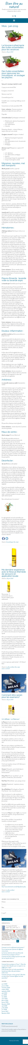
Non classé (16, 542)
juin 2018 (4, 1009)
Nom (3, 907)
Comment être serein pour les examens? (12, 696)
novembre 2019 (6, 987)
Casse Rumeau (5, 969)
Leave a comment (6, 668)
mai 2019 (4, 997)
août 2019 (4, 993)
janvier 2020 (5, 986)
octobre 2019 (5, 989)
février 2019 (5, 1000)
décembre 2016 (6, 1013)
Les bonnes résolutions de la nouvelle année (12, 953)
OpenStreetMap (16, 939)
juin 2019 (4, 995)
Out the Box (16, 1040)
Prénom (4, 902)
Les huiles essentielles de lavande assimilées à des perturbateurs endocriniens (13, 971)
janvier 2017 (5, 1011)
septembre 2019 (6, 991)
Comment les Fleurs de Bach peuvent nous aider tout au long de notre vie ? (13, 957)
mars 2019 (4, 998)
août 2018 (4, 1006)
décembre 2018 (6, 1004)
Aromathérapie (9, 542)
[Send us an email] (13, 16)
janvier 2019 (5, 1002)
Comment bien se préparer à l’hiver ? (11, 954)
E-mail (4, 913)
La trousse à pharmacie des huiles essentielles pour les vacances (13, 47)
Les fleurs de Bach (10, 667)
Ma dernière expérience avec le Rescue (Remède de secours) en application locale (14, 572)
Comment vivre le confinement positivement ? (13, 947)
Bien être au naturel (14, 5)
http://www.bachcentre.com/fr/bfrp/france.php (14, 887)
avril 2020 (4, 984)
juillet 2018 (5, 1008)
